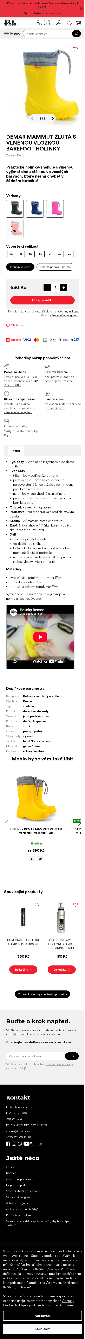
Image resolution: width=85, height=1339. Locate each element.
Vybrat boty (31, 13)
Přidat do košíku (41, 297)
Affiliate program (17, 1196)
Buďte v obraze (8, 1137)
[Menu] (8, 34)
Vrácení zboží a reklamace (23, 1184)
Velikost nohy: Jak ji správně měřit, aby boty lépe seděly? (38, 1216)
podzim (35, 713)
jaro (26, 713)
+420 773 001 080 (16, 382)
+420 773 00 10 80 (18, 1130)
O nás (10, 1160)
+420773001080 (21, 1137)
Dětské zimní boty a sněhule (42, 693)
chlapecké (38, 718)
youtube (33, 1137)
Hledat (73, 33)
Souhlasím (41, 1329)
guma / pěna (31, 743)
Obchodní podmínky (19, 1172)
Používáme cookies (18, 1208)
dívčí (26, 718)
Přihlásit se (69, 1049)
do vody (42, 708)
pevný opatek (32, 728)
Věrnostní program (18, 1190)
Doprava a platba (17, 1178)
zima (45, 713)
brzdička (29, 738)
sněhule (28, 703)
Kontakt (11, 1166)
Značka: (16, 152)
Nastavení (41, 1316)
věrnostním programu (61, 312)
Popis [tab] (16, 447)
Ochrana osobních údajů (22, 1202)
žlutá (26, 723)
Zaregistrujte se (25, 308)
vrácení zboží (61, 405)
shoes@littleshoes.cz (20, 1124)
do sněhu (29, 708)
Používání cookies (60, 1305)
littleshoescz (14, 1137)
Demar (27, 698)
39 (38, 853)
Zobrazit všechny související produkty (41, 987)
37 (31, 853)
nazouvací (44, 738)
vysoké (28, 733)
